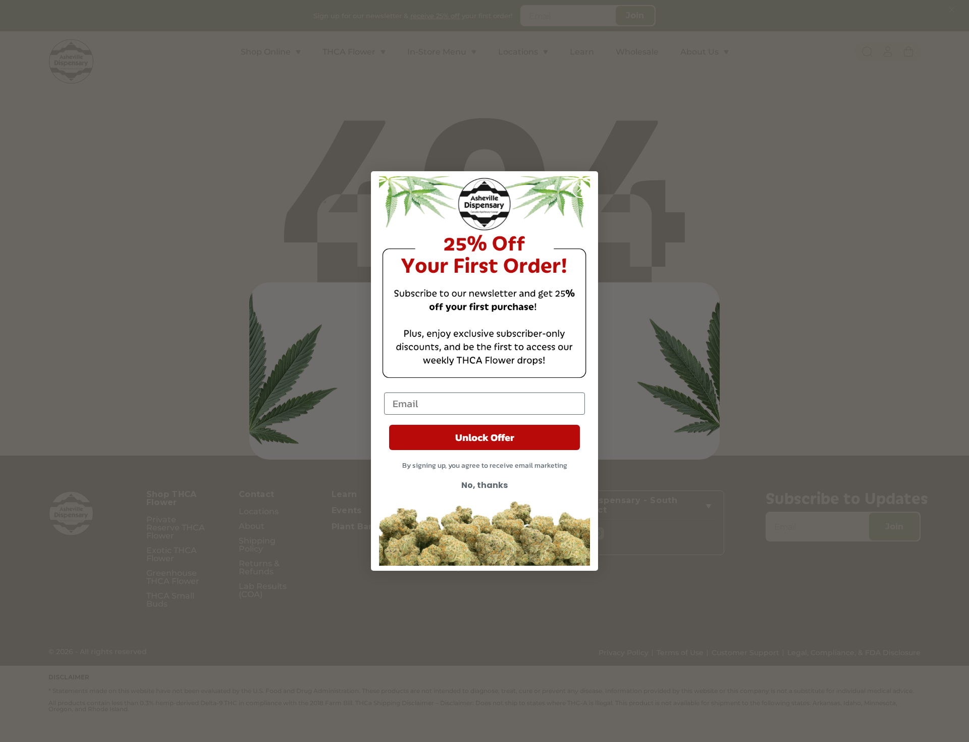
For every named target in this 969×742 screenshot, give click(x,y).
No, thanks (484, 485)
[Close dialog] (581, 188)
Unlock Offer (484, 437)
